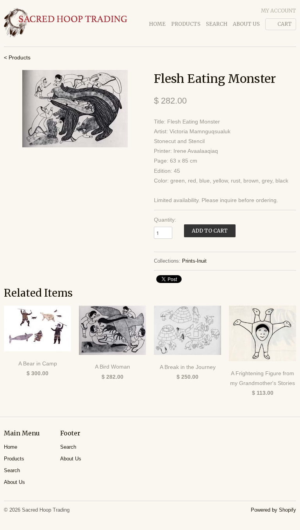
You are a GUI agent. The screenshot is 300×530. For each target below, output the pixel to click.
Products (185, 24)
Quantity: (165, 220)
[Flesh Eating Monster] (75, 108)
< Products (17, 57)
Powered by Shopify (273, 510)
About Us (246, 24)
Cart (284, 24)
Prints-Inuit (194, 261)
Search (216, 24)
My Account (278, 10)
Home (157, 24)
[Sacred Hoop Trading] (65, 23)
